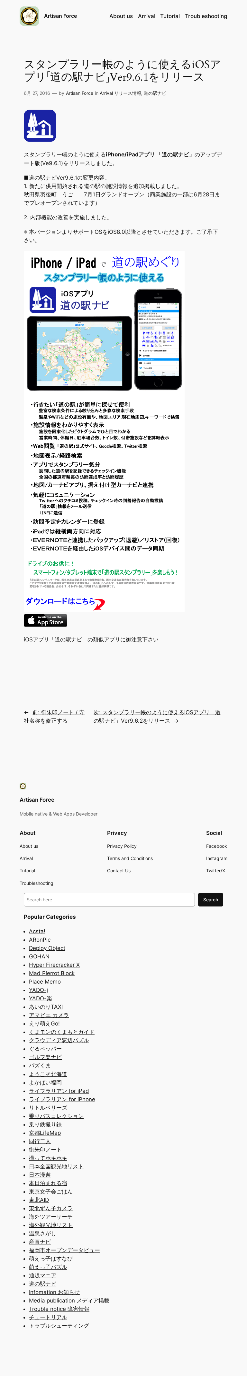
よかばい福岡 (45, 1082)
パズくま (40, 1065)
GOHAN (39, 956)
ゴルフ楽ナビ (45, 1057)
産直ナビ (40, 1242)
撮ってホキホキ (48, 1158)
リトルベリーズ (48, 1107)
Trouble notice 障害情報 (59, 1309)
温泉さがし (42, 1233)
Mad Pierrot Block (52, 973)
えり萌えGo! (44, 1023)
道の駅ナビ (155, 93)
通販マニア (42, 1275)
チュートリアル (48, 1317)
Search (210, 899)
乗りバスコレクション (56, 1116)
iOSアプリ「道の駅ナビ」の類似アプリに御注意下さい (91, 639)
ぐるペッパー (45, 1048)
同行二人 (40, 1141)
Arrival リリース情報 (120, 93)
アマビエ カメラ (49, 1015)
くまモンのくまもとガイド (62, 1032)
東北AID (39, 1200)
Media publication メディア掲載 (69, 1300)
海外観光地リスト (51, 1225)
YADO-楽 (40, 998)
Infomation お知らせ (54, 1292)
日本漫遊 (40, 1175)
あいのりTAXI (46, 1007)
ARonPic (39, 939)
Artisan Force (60, 16)
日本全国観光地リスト (56, 1166)
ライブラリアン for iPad (59, 1091)
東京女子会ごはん (51, 1191)
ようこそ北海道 (48, 1074)
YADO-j (38, 990)
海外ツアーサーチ (51, 1216)
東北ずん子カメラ (51, 1208)
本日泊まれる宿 (48, 1183)
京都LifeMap (45, 1133)
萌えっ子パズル (48, 1267)
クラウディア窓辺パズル (59, 1040)
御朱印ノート (45, 1149)
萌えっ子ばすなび (51, 1258)
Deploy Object (47, 948)
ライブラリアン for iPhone (62, 1099)
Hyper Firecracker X (54, 965)
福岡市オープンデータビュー (64, 1250)
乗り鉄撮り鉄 (45, 1124)
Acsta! (37, 931)
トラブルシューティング (59, 1325)
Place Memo (45, 981)
